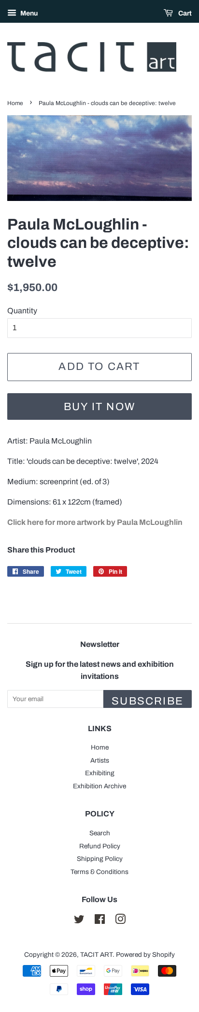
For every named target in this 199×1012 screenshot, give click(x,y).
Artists (99, 760)
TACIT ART (96, 954)
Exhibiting (99, 773)
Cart (184, 13)
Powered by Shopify (145, 954)
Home (15, 103)
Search (99, 833)
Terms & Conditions (99, 871)
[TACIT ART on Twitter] (79, 921)
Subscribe (148, 701)
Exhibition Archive (99, 786)
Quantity (22, 311)
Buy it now (99, 407)
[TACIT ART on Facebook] (99, 921)
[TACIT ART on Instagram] (120, 921)
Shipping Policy (100, 858)
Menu (28, 13)
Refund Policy (99, 846)
